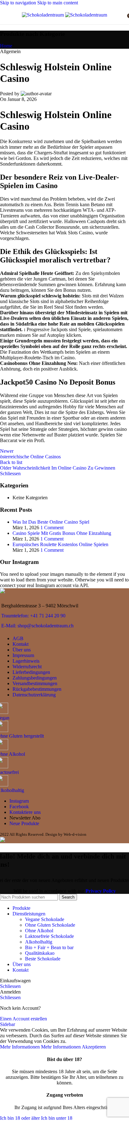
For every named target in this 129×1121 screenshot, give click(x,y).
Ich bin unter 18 (56, 1118)
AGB (18, 638)
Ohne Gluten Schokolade (50, 925)
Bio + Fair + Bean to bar (49, 947)
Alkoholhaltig (38, 941)
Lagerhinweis (26, 661)
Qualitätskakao (39, 953)
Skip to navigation (18, 2)
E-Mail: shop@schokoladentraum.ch (37, 625)
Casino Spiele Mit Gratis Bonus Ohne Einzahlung (62, 533)
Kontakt (20, 644)
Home (6, 45)
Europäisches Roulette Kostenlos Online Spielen (60, 544)
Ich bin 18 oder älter (20, 1118)
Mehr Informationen (40, 1046)
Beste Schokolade (42, 958)
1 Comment (52, 527)
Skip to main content (57, 2)
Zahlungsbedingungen (35, 677)
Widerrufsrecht (27, 666)
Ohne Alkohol (39, 930)
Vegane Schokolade (44, 919)
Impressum (23, 655)
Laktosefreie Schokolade (49, 936)
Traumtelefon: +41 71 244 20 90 (33, 615)
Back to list (11, 462)
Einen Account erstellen (23, 1018)
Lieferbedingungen (31, 672)
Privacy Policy (100, 891)
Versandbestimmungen (35, 683)
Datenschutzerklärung (34, 694)
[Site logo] (43, 14)
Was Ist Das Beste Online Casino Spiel (51, 522)
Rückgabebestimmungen (37, 689)
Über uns (22, 649)
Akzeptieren (94, 1046)
